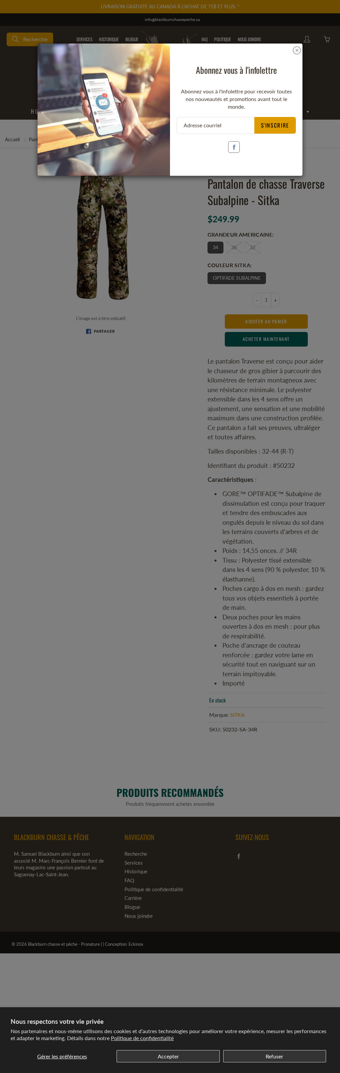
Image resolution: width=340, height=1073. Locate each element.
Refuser (274, 1056)
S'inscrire (275, 125)
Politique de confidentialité (142, 1038)
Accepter (168, 1056)
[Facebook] (234, 147)
